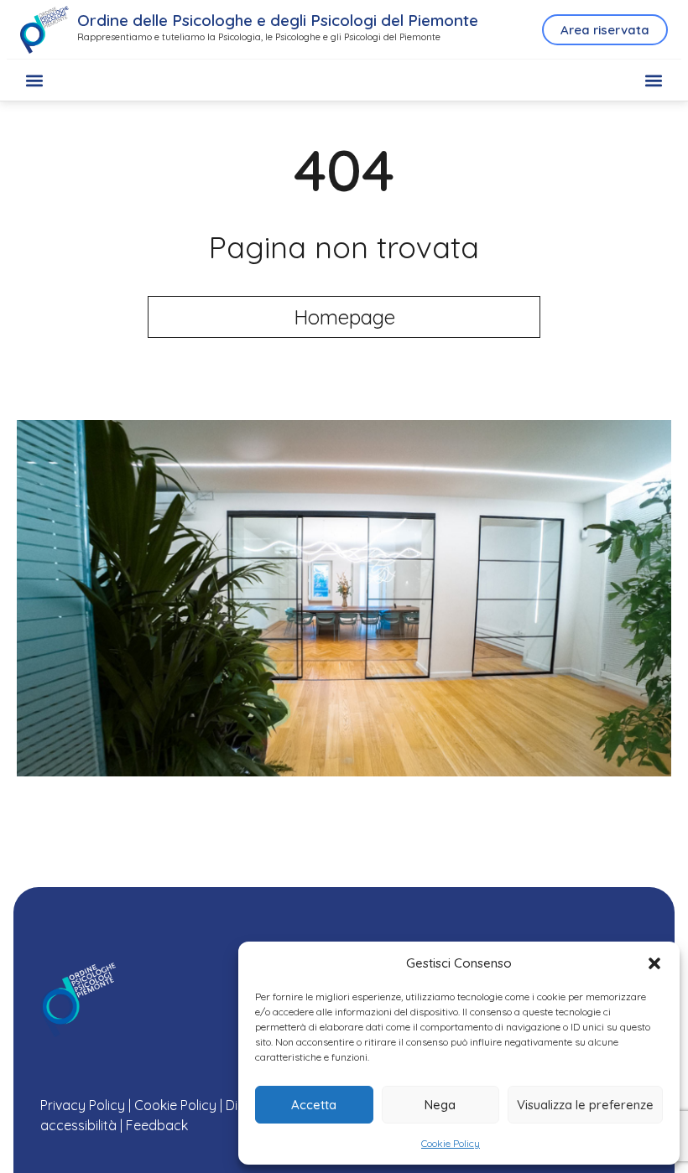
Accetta (313, 1105)
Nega (440, 1105)
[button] (654, 963)
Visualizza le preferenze (585, 1105)
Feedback (157, 1125)
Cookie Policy (450, 1143)
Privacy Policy (82, 1105)
